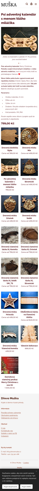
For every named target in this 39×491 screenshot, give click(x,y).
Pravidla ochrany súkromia (11, 413)
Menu (36, 4)
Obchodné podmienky (9, 415)
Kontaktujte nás (7, 431)
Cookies (26, 463)
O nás (3, 428)
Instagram (5, 436)
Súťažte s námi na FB (9, 433)
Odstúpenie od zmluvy (9, 418)
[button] (26, 4)
